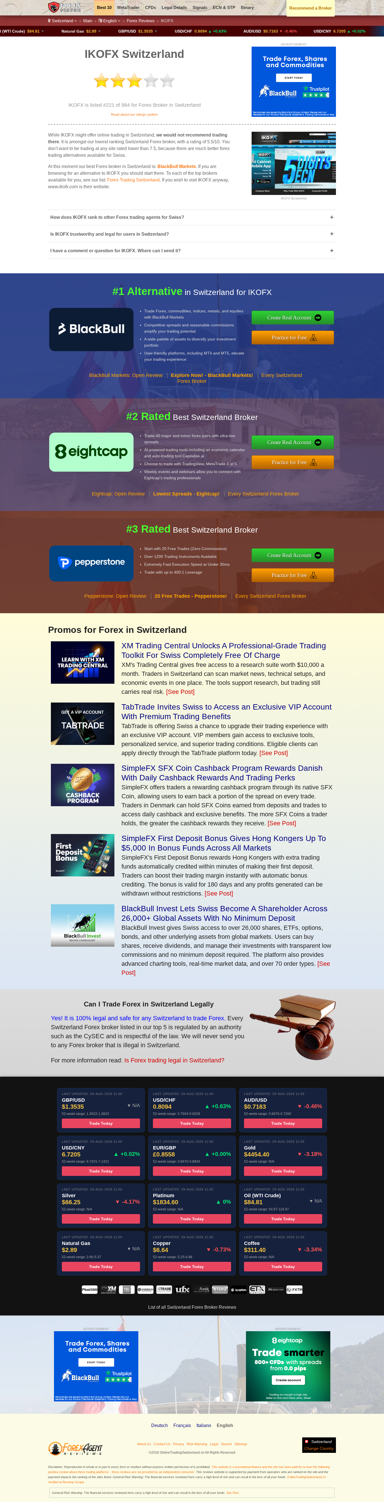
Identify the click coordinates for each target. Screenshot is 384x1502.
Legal (214, 1444)
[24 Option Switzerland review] (276, 1292)
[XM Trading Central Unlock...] (82, 681)
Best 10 (104, 7)
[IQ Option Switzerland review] (239, 1292)
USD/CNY (284, 31)
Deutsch (159, 1425)
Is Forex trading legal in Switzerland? (174, 1060)
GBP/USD (89, 31)
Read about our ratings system (134, 115)
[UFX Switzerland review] (183, 1292)
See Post (232, 1492)
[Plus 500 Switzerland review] (90, 1292)
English (110, 20)
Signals (200, 7)
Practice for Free (289, 337)
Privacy (178, 1444)
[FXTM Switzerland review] (294, 1292)
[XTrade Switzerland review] (164, 1292)
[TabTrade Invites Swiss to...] (82, 742)
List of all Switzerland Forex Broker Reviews (192, 1307)
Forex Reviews (141, 20)
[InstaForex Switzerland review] (145, 1292)
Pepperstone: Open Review (115, 596)
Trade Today (101, 1123)
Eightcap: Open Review (118, 494)
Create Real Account (289, 318)
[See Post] (180, 691)
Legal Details (174, 7)
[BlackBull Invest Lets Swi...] (82, 944)
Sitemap (240, 1444)
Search (226, 1444)
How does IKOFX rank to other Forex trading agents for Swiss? (192, 217)
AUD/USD (214, 31)
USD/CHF (145, 31)
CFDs (150, 7)
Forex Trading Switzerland (133, 180)
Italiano (203, 1425)
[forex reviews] (75, 1454)
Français (182, 1425)
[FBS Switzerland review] (127, 1292)
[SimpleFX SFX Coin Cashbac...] (82, 804)
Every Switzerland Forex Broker (263, 494)
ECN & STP (224, 7)
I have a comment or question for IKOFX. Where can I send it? (192, 250)
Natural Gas (34, 31)
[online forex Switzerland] (65, 11)
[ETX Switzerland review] (257, 1292)
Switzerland (62, 20)
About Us (144, 1444)
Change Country (319, 1448)
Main (87, 20)
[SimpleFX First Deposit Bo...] (82, 874)
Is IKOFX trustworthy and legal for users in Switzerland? (192, 233)
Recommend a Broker (310, 8)
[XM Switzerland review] (108, 1292)
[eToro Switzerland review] (220, 1292)
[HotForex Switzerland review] (201, 1292)
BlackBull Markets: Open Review (125, 375)
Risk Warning (197, 1444)
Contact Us (161, 1444)
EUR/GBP (353, 31)
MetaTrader (128, 7)
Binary (247, 7)
